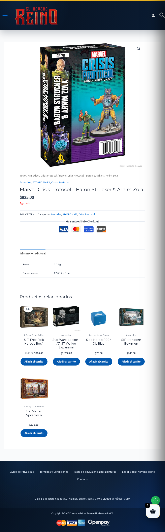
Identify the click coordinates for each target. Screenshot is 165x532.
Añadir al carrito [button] (34, 361)
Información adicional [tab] (32, 253)
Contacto (82, 479)
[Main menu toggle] (5, 15)
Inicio (23, 175)
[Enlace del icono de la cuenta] (153, 15)
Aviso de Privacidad (22, 471)
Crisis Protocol (49, 175)
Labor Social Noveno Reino (138, 471)
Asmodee (33, 175)
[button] (162, 15)
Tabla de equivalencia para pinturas (95, 471)
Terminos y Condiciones (54, 471)
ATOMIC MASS (41, 182)
